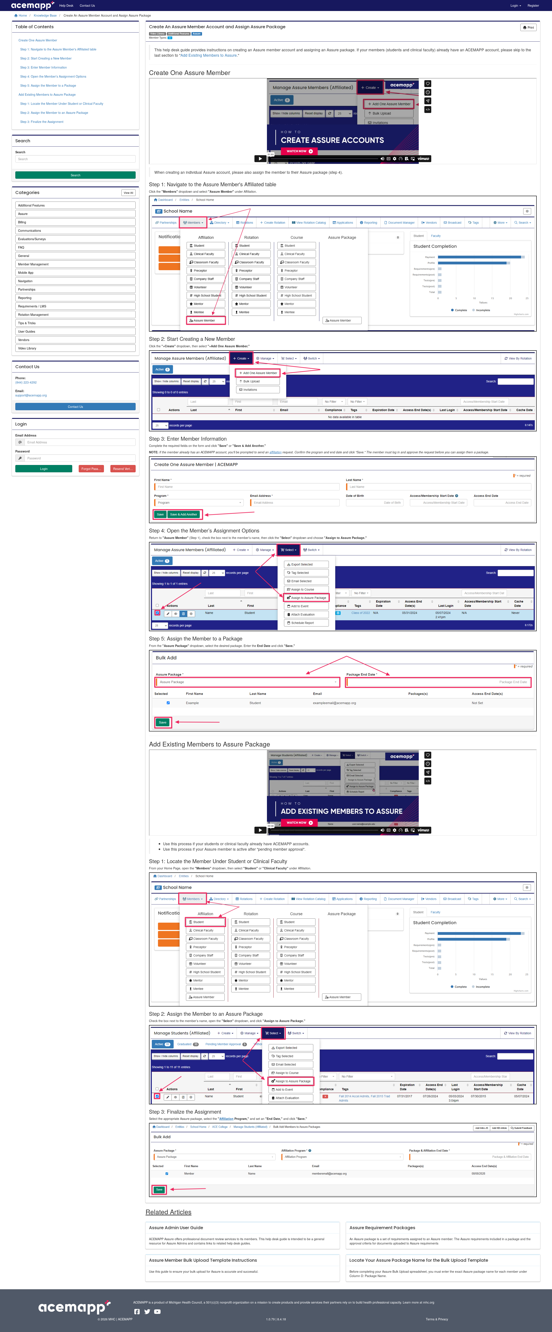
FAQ (21, 247)
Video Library (27, 348)
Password (22, 451)
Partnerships (26, 289)
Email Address (25, 435)
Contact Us (87, 5)
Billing (22, 222)
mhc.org (428, 1302)
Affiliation (226, 1118)
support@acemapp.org (31, 395)
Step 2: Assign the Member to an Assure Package (53, 112)
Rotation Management (33, 314)
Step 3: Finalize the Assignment (41, 121)
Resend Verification (124, 468)
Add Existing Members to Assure (208, 55)
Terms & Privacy (437, 1319)
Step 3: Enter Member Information (43, 67)
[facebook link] (137, 1312)
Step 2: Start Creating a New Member (45, 58)
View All (130, 192)
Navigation (25, 281)
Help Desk (66, 5)
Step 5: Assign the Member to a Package (47, 85)
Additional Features (31, 205)
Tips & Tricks (27, 323)
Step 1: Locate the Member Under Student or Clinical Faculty (61, 103)
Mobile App (25, 272)
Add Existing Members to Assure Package (47, 94)
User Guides (26, 331)
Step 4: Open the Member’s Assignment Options (52, 76)
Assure (23, 213)
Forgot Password (93, 468)
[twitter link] (147, 1312)
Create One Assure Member (38, 40)
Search (20, 152)
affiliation (276, 452)
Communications (29, 230)
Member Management (33, 264)
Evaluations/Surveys (32, 239)
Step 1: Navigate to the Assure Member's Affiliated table (57, 49)
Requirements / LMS (32, 306)
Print (530, 27)
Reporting (24, 298)
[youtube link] (157, 1312)
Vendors (23, 340)
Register (533, 5)
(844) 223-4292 (26, 382)
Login (515, 5)
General (23, 256)
